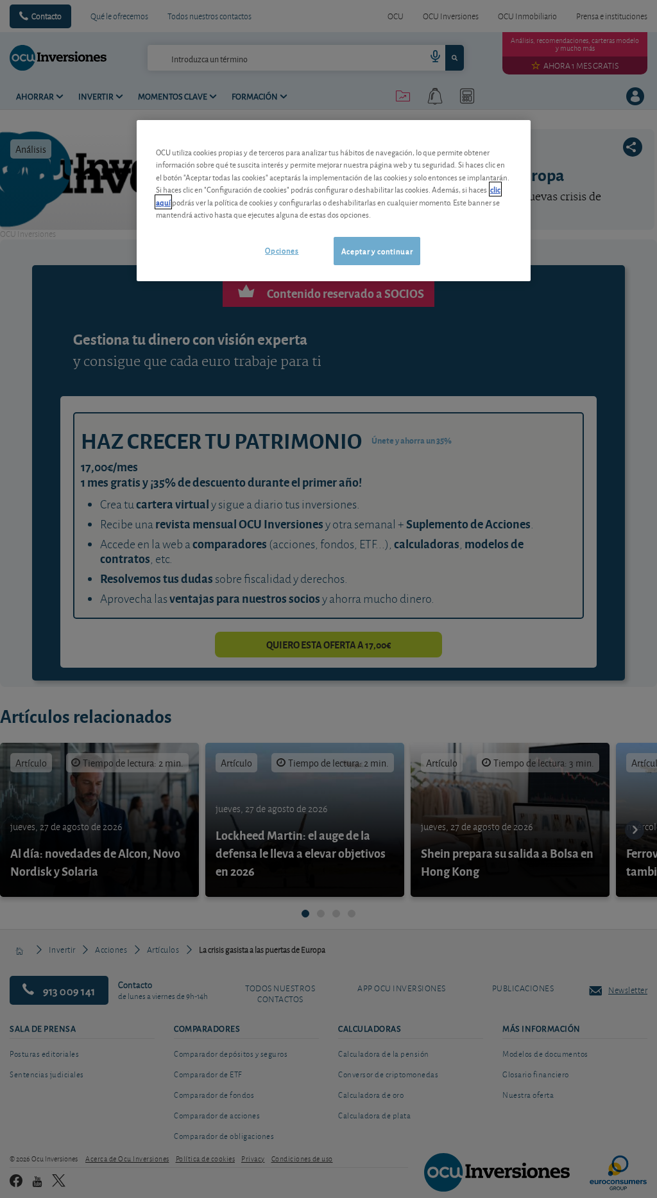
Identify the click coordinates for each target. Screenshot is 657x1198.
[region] (334, 200)
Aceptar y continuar (377, 251)
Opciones (281, 250)
